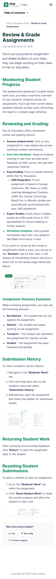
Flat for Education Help (17, 23)
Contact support (20, 540)
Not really (28, 533)
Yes (13, 533)
